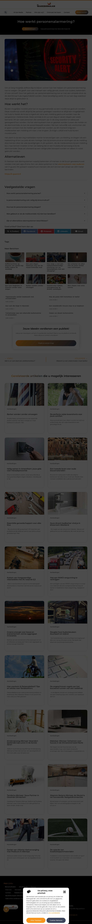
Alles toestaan (36, 920)
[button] (64, 892)
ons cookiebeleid (54, 913)
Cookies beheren (56, 920)
